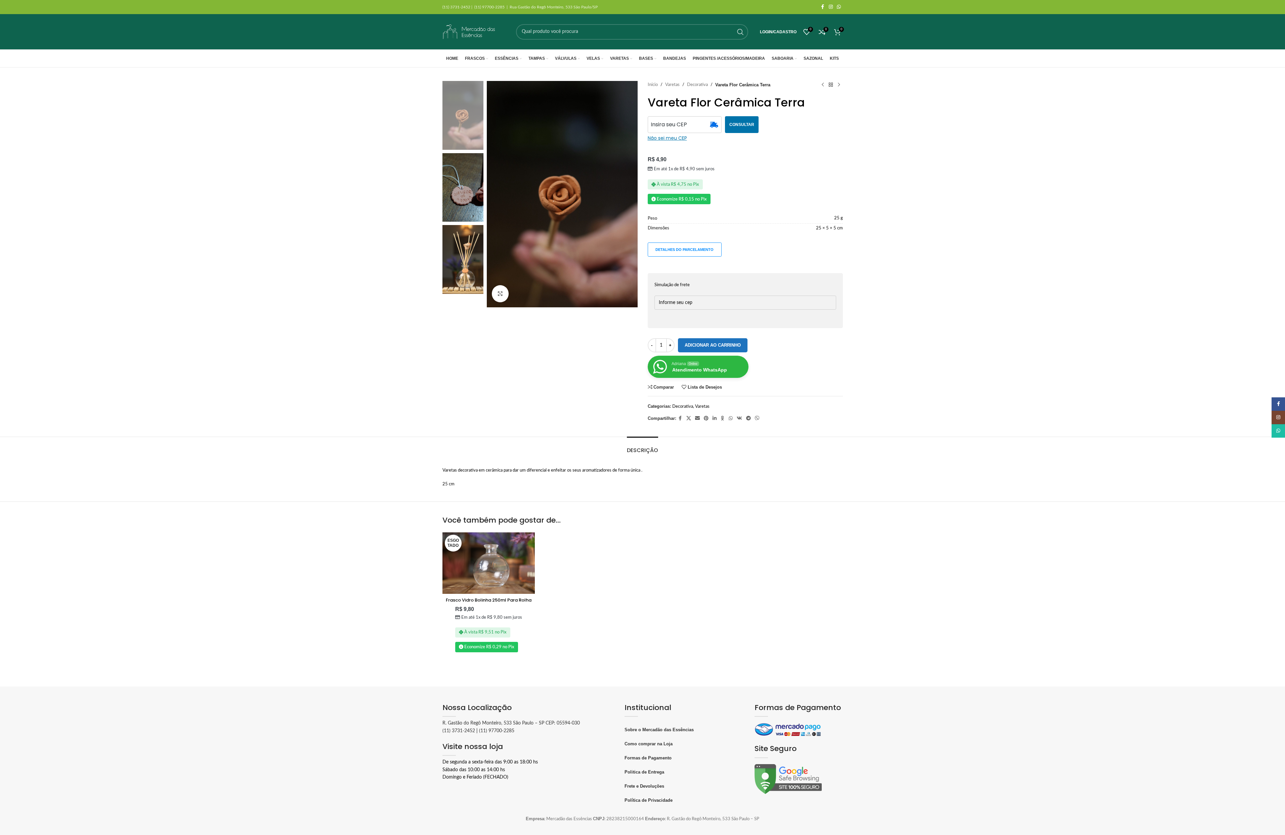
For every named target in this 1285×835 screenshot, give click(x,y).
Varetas (672, 85)
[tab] (642, 447)
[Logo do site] (469, 32)
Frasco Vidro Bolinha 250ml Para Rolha (488, 600)
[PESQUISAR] (740, 32)
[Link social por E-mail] (697, 418)
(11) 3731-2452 (458, 731)
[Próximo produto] (839, 85)
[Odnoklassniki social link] (723, 418)
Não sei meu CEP (667, 138)
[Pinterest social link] (706, 418)
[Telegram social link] (748, 418)
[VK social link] (739, 418)
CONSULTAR (741, 124)
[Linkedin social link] (715, 418)
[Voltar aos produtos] (831, 85)
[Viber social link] (757, 418)
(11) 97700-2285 (496, 731)
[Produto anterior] (823, 85)
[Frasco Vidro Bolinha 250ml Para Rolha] (488, 563)
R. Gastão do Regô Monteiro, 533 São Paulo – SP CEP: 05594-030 (511, 723)
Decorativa (697, 85)
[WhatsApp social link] (839, 7)
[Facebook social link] (823, 7)
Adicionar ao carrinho (713, 345)
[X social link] (688, 418)
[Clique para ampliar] (500, 293)
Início (653, 85)
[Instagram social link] (831, 7)
